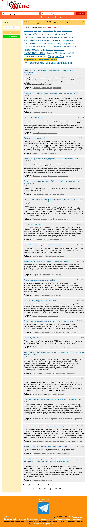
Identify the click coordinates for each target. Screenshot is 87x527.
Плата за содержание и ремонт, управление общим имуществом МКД (51, 159)
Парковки (49, 46)
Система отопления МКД (34, 117)
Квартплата (31, 40)
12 (52, 489)
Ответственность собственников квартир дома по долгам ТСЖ (48, 426)
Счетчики (42, 56)
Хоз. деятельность (34, 63)
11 (49, 489)
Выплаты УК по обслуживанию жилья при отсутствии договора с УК (51, 93)
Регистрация (49, 50)
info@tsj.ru (77, 517)
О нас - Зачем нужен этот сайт (46, 524)
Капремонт (68, 37)
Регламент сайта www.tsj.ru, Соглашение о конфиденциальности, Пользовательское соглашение (43, 519)
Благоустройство (48, 31)
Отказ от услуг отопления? (34, 138)
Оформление (40, 47)
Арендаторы (37, 31)
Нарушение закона (67, 40)
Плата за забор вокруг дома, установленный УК (42, 301)
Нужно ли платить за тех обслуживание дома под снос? (45, 446)
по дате (56, 27)
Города (41, 34)
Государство (49, 34)
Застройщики (52, 37)
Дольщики (69, 34)
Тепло (68, 56)
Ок (11, 32)
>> (63, 489)
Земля (60, 37)
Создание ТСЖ (53, 53)
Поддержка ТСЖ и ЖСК (70, 47)
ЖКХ (43, 37)
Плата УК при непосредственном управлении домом (44, 245)
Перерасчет (57, 47)
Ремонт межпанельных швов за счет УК (39, 280)
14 (60, 489)
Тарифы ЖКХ (56, 56)
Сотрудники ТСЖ (67, 53)
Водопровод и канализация (63, 31)
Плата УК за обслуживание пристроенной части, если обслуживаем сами (52, 399)
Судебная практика (30, 56)
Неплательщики (49, 43)
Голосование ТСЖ (31, 34)
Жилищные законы (32, 37)
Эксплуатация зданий (58, 62)
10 (45, 489)
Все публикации (28, 31)
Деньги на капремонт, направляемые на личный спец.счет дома (48, 321)
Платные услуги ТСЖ (32, 338)
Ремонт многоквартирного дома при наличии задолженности (47, 261)
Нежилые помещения (33, 43)
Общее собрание (29, 47)
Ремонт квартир (59, 50)
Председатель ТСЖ (34, 50)
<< (24, 489)
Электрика (57, 88)
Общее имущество (65, 43)
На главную (11, 36)
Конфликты (56, 40)
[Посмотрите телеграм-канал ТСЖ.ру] (43, 513)
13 (56, 489)
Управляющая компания (40, 59)
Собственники (34, 53)
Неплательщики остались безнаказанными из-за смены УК (46, 379)
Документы (60, 34)
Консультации (45, 40)
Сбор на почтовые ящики (34, 224)
